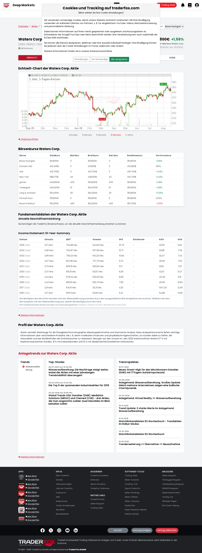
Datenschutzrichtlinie (101, 51)
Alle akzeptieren (119, 59)
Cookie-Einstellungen (77, 45)
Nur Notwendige (100, 59)
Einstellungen (81, 59)
